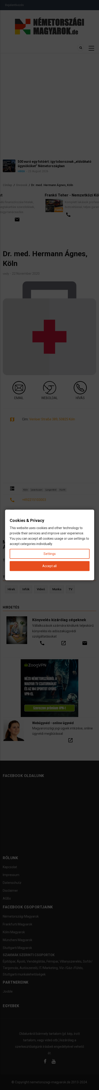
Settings (50, 554)
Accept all (49, 566)
